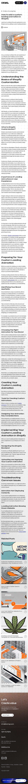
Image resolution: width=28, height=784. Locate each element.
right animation (11, 280)
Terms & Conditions (5, 764)
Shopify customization (13, 235)
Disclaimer (16, 764)
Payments (3, 766)
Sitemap (8, 766)
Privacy (11, 764)
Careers (21, 764)
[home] (5, 3)
